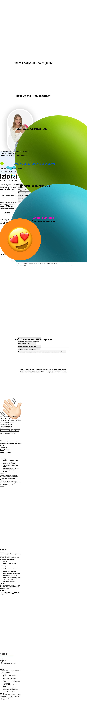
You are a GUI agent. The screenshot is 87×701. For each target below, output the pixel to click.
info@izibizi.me (9, 418)
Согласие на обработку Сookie (9, 431)
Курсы (2, 445)
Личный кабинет (5, 450)
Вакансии (3, 447)
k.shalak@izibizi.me (15, 420)
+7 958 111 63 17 (8, 422)
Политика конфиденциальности (10, 429)
